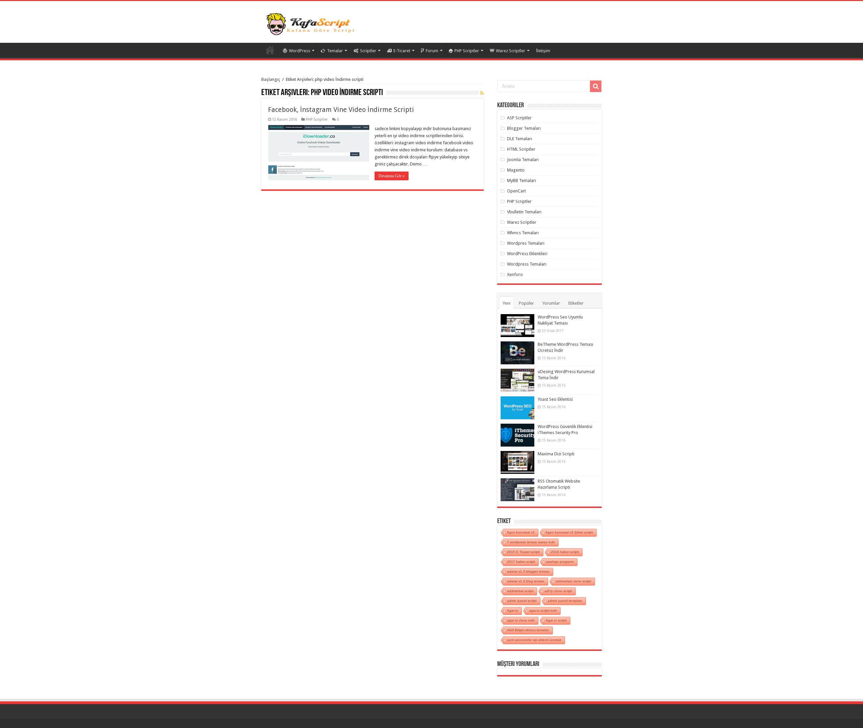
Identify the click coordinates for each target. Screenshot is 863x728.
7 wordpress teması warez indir (531, 542)
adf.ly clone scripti (558, 591)
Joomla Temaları (523, 159)
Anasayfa (270, 50)
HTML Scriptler (521, 149)
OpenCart (516, 190)
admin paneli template (565, 601)
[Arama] (595, 86)
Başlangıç (270, 79)
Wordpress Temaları (526, 264)
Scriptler (368, 50)
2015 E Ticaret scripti (523, 552)
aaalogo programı (560, 562)
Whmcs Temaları (523, 232)
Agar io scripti (556, 620)
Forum (432, 50)
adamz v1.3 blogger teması (528, 571)
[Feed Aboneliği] (482, 93)
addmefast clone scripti (573, 581)
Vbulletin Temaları (524, 211)
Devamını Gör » (392, 176)
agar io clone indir (521, 620)
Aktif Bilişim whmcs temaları (528, 630)
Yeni (506, 303)
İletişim (543, 50)
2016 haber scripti (565, 552)
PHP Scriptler (466, 50)
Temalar (335, 50)
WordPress (299, 50)
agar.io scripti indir (543, 610)
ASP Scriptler (519, 117)
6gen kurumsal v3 (521, 532)
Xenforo (515, 274)
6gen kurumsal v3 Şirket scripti (569, 532)
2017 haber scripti (521, 562)
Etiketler (576, 303)
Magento (516, 170)
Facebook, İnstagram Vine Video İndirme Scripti (341, 109)
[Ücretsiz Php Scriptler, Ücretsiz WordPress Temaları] (311, 23)
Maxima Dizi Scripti (556, 453)
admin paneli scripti (522, 601)
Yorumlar (551, 303)
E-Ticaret (401, 50)
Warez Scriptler (510, 50)
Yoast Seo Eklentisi (555, 399)
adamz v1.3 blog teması (525, 581)
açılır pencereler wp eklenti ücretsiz (534, 640)
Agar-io (512, 610)
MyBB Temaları (521, 180)
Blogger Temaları (524, 128)
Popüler (526, 303)
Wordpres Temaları (525, 243)
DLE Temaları (519, 138)
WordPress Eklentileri (527, 253)
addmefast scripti (520, 591)
